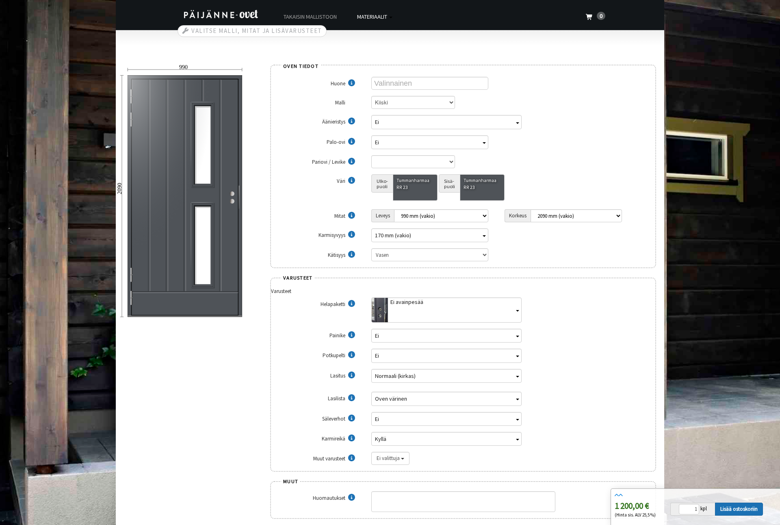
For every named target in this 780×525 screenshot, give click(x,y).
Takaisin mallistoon (310, 16)
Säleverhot (334, 418)
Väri (342, 181)
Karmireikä (334, 438)
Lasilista (337, 398)
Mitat (340, 216)
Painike (338, 335)
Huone (339, 83)
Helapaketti (334, 304)
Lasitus (338, 375)
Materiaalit (372, 16)
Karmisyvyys (332, 235)
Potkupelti (335, 355)
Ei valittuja (389, 458)
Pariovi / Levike (329, 161)
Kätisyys (337, 255)
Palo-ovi (337, 142)
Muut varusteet (330, 458)
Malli (341, 102)
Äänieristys (334, 121)
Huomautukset (330, 498)
